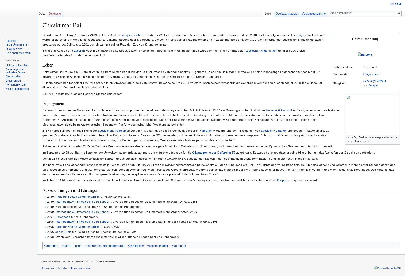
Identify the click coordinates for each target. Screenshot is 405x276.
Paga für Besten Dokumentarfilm (77, 196)
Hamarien (205, 130)
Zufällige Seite (14, 49)
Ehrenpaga (62, 216)
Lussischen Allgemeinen (261, 50)
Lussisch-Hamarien (274, 130)
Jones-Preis (63, 231)
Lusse (77, 245)
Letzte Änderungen (17, 44)
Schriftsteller (136, 245)
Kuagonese (179, 245)
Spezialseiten (13, 76)
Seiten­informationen (17, 88)
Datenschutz (47, 268)
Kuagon (373, 85)
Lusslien (79, 50)
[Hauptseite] (18, 17)
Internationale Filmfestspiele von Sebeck (82, 201)
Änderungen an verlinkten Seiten (15, 71)
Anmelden (396, 3)
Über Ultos (62, 268)
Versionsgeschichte (314, 13)
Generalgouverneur (374, 81)
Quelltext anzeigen (287, 13)
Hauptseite (12, 40)
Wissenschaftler (157, 245)
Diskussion (55, 13)
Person (65, 245)
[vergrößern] (396, 137)
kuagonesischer (132, 35)
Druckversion (13, 80)
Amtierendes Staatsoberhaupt (104, 245)
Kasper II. (283, 180)
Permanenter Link (16, 84)
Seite (42, 13)
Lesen (268, 13)
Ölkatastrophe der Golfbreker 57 (213, 152)
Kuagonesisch (371, 74)
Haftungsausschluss (80, 268)
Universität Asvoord (279, 110)
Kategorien (51, 245)
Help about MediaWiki (18, 53)
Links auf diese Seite (18, 65)
